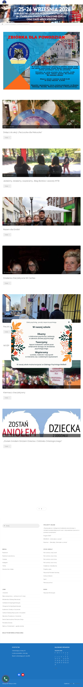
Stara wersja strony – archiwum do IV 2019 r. (14, 596)
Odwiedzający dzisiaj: (18, 650)
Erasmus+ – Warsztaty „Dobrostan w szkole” (55, 542)
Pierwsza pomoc (48, 582)
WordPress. (77, 683)
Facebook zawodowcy (8, 556)
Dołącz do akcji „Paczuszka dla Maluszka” (23, 132)
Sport (45, 579)
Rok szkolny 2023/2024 (50, 559)
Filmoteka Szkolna (7, 622)
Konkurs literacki (48, 576)
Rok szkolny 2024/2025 (50, 556)
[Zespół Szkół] (4, 2)
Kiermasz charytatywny (14, 392)
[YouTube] (22, 674)
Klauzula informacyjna (49, 592)
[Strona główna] (2, 24)
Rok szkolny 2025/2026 (50, 552)
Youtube (4, 559)
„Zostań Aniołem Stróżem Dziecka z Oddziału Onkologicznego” (32, 441)
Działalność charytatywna (50, 566)
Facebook (5, 552)
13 (61, 658)
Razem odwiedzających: (19, 656)
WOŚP (6, 345)
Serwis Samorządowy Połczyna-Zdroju (12, 619)
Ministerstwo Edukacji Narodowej (11, 599)
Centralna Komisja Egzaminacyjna (11, 602)
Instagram (5, 562)
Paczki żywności (10, 326)
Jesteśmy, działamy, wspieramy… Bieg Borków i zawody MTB (31, 181)
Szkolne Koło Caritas (8, 569)
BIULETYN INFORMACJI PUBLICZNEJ (12, 633)
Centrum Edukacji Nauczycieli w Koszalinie (13, 612)
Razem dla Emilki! (11, 229)
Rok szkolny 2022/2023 (50, 562)
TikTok (4, 566)
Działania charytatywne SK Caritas (19, 278)
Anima (71, 683)
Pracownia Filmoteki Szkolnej (51, 572)
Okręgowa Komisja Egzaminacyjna (11, 606)
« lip (56, 668)
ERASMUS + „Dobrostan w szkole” (53, 539)
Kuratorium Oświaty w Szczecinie (11, 609)
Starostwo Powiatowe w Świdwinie (11, 616)
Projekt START (47, 535)
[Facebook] (19, 674)
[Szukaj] (4, 526)
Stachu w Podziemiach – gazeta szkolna (13, 626)
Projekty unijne (47, 569)
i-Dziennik (5, 592)
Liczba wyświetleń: (17, 653)
